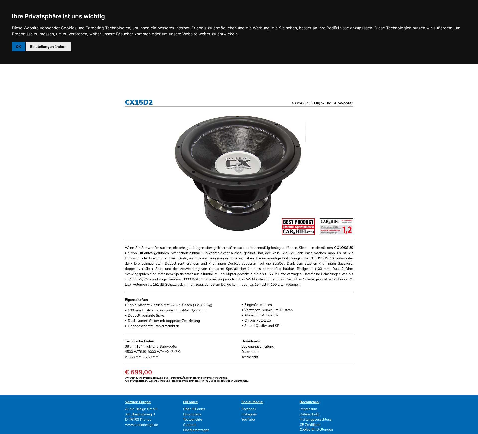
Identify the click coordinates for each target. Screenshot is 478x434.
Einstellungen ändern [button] (48, 46)
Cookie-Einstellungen (316, 429)
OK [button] (18, 46)
